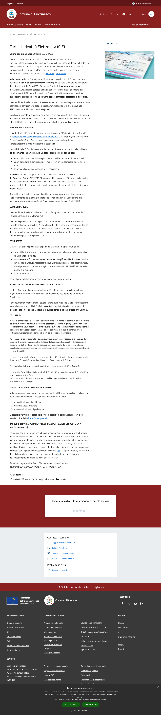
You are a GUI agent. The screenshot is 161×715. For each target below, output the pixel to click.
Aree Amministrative (15, 627)
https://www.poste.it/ (38, 418)
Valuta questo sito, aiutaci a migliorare (82, 587)
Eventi (121, 649)
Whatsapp (39, 479)
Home (12, 34)
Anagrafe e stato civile (53, 622)
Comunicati (123, 627)
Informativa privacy (89, 670)
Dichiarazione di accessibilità (93, 679)
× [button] (158, 687)
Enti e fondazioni (14, 636)
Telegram (51, 479)
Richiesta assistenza (52, 679)
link (104, 699)
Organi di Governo (14, 622)
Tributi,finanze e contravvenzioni (95, 631)
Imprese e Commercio (53, 636)
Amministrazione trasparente (93, 666)
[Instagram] (129, 14)
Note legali (85, 675)
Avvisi (120, 631)
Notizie (121, 622)
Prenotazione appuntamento (56, 666)
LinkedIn (62, 479)
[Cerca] (151, 14)
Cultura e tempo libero (53, 627)
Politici (9, 641)
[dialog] (80, 699)
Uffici (9, 631)
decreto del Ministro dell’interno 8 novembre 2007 (36, 136)
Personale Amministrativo (18, 645)
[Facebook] (110, 14)
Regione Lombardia (15, 3)
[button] (80, 710)
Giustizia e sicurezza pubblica (93, 627)
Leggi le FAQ (49, 675)
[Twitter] (116, 14)
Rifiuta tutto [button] (91, 704)
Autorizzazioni (87, 645)
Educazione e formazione (91, 622)
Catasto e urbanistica (53, 644)
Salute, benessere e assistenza (94, 640)
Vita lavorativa (50, 631)
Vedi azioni (110, 43)
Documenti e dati (14, 650)
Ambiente (85, 636)
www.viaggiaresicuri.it (56, 73)
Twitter (27, 479)
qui (58, 450)
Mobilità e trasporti (52, 652)
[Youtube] (122, 14)
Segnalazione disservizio (54, 670)
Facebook (16, 479)
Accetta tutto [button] (70, 705)
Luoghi (121, 644)
